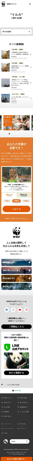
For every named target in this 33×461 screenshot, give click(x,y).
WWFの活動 (23, 398)
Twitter (13, 310)
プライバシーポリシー (9, 428)
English (5, 433)
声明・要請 (22, 424)
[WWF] (2, 384)
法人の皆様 (7, 407)
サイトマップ (23, 428)
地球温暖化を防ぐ (17, 263)
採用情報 (6, 411)
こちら (26, 218)
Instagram (26, 310)
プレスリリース (7, 424)
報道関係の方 (23, 407)
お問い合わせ (7, 416)
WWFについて (8, 398)
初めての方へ (7, 402)
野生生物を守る (17, 279)
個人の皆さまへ (24, 402)
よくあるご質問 (24, 411)
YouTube (20, 310)
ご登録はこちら (16, 326)
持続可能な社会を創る (17, 271)
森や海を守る (17, 287)
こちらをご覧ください (19, 454)
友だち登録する (16, 372)
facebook (6, 310)
